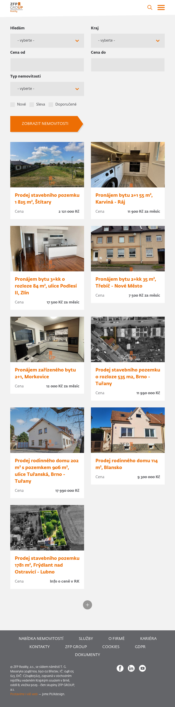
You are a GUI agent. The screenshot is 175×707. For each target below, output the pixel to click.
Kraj (95, 28)
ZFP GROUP (76, 647)
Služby (86, 639)
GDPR (140, 647)
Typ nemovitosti (25, 76)
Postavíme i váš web (24, 694)
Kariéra (148, 639)
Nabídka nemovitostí (41, 639)
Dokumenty (87, 655)
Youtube (142, 668)
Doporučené (66, 104)
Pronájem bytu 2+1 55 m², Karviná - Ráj (124, 199)
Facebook (120, 668)
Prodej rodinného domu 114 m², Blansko (126, 464)
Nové (21, 104)
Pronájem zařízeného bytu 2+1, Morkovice (45, 373)
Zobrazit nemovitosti (45, 124)
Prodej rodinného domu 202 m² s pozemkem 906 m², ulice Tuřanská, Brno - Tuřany (47, 471)
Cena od (17, 53)
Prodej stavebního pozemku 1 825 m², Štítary (47, 199)
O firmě (116, 639)
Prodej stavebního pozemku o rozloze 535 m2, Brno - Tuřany (127, 377)
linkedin (131, 668)
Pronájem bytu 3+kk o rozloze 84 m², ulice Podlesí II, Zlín (46, 286)
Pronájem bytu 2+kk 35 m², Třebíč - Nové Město (125, 282)
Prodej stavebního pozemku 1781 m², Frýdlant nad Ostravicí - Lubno (47, 565)
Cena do (98, 53)
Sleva (40, 104)
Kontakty (39, 647)
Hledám (17, 28)
